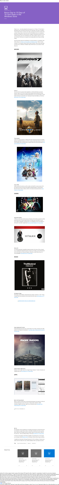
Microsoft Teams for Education (43, 475)
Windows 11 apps (12, 474)
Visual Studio (7, 480)
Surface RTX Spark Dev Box (26, 473)
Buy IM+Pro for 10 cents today (38, 433)
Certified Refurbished (54, 474)
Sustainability (2, 481)
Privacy (23, 484)
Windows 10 (29, 443)
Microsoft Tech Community (37, 479)
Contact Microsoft (18, 484)
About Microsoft (17, 480)
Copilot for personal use (48, 473)
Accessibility (51, 480)
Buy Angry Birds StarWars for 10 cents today (35, 222)
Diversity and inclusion (44, 480)
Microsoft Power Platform (30, 478)
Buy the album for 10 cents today (27, 371)
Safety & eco (46, 484)
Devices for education (32, 475)
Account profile (19, 474)
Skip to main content (4, 0)
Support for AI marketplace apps (25, 479)
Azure (1, 479)
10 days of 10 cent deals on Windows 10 (21, 443)
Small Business (56, 478)
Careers (12, 480)
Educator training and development (23, 476)
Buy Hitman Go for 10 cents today (26, 253)
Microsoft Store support (35, 474)
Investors (38, 480)
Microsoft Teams (39, 478)
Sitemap (12, 484)
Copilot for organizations (37, 473)
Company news (24, 480)
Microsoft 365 (22, 478)
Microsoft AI (2, 478)
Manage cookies (28, 484)
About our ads (56, 484)
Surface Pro (2, 473)
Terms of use (35, 484)
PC (10, 10)
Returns (41, 474)
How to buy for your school (10, 476)
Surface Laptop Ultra (16, 473)
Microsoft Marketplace (48, 479)
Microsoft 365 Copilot (47, 478)
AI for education (47, 476)
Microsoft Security (9, 478)
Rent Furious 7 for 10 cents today (20, 97)
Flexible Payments (14, 475)
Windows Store (25, 437)
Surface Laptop (8, 473)
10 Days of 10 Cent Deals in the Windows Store (29, 41)
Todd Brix (5, 18)
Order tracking (47, 474)
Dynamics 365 (16, 478)
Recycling (51, 484)
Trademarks (40, 484)
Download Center (26, 474)
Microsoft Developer (7, 479)
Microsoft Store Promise (5, 475)
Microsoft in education (22, 475)
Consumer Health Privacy (5, 484)
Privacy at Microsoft (32, 480)
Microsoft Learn (15, 479)
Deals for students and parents (37, 476)
